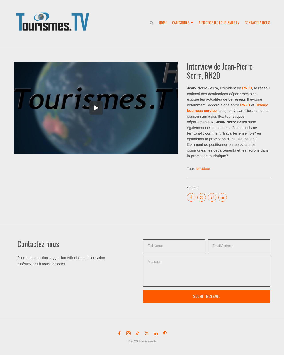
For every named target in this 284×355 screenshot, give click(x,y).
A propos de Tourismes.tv (219, 22)
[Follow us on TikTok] (137, 333)
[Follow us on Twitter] (146, 333)
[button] (53, 16)
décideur (203, 168)
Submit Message (206, 296)
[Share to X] (201, 197)
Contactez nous (257, 22)
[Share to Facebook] (191, 197)
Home (163, 22)
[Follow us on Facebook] (119, 333)
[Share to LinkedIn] (222, 197)
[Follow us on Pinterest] (164, 333)
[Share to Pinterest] (212, 197)
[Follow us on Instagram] (128, 333)
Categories (180, 22)
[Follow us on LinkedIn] (155, 333)
